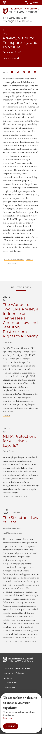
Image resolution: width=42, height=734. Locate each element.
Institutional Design (14, 259)
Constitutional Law (12, 642)
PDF (35, 72)
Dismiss (10, 726)
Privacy (29, 259)
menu (36, 3)
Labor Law (8, 497)
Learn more (8, 718)
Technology (10, 264)
